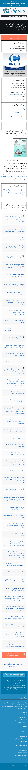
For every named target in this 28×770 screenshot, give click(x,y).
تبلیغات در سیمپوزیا (21, 722)
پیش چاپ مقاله (23, 741)
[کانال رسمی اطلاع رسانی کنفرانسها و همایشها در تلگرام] (14, 674)
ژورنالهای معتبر (23, 736)
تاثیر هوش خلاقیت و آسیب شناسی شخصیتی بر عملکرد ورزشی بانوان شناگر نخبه (14, 525)
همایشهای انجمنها (10, 3)
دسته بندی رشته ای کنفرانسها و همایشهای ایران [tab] (12, 665)
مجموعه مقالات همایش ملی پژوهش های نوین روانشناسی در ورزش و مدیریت (14, 176)
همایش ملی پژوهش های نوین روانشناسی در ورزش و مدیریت (15, 30)
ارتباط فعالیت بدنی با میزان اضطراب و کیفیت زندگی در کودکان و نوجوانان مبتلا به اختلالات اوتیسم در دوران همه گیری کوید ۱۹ (14, 598)
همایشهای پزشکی (23, 750)
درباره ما (24, 714)
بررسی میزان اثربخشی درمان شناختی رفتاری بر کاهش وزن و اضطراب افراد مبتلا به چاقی (14, 302)
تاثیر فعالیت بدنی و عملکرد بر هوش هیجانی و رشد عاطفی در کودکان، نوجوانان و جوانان (14, 247)
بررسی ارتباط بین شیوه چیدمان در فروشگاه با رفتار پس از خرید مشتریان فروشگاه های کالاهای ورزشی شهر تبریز (15, 644)
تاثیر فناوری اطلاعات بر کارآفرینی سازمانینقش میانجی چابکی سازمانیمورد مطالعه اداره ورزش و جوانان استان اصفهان (14, 543)
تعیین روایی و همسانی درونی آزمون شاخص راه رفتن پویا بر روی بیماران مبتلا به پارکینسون (14, 608)
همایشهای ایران (23, 29)
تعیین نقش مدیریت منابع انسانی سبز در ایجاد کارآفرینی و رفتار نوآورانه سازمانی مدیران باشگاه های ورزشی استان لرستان (14, 229)
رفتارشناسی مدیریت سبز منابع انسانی (14, 361)
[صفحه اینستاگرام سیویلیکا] (19, 6)
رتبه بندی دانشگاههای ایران (20, 738)
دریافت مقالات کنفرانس (13, 38)
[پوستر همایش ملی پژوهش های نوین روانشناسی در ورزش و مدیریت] (20, 148)
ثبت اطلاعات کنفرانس (20, 719)
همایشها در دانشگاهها (20, 3)
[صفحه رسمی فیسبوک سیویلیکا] (14, 6)
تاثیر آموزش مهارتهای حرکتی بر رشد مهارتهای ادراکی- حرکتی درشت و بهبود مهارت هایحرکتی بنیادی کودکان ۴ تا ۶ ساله (14, 266)
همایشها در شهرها (14, 1)
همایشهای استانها (7, 1)
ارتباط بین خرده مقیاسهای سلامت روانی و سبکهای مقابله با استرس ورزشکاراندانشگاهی (14, 312)
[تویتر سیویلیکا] (16, 6)
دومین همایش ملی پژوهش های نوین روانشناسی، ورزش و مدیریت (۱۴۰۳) (14, 192)
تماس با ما (23, 712)
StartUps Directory (22, 752)
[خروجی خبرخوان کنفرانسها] (11, 6)
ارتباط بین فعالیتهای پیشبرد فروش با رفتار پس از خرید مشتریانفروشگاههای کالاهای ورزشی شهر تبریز (14, 634)
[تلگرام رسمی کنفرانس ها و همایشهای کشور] (9, 6)
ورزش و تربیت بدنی (18, 116)
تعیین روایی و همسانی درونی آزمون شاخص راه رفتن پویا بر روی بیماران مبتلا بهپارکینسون (15, 276)
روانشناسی (17, 29)
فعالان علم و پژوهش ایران (21, 755)
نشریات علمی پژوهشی (21, 757)
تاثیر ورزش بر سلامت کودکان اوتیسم (14, 470)
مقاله (25, 733)
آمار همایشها (22, 717)
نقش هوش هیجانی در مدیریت (16, 438)
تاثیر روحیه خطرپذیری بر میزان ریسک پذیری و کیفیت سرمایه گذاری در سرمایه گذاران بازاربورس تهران (15, 462)
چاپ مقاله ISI (23, 731)
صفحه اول (21, 1)
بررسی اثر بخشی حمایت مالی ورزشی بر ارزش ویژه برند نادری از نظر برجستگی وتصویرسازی (14, 421)
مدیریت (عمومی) (19, 112)
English (4, 3)
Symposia (24, 766)
